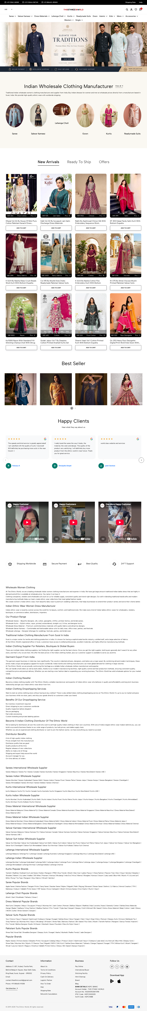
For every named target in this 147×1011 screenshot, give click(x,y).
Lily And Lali (109, 941)
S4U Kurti (60, 943)
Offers (104, 162)
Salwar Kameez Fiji (32, 832)
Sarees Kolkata (39, 783)
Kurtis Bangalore (101, 799)
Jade (132, 908)
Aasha (58, 932)
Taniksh (8, 873)
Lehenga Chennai (56, 865)
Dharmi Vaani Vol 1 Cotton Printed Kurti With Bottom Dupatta (89, 341)
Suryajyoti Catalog (48, 941)
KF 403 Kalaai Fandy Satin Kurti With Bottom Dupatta (125, 222)
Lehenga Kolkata (43, 865)
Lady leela (100, 941)
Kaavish (134, 922)
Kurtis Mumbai (11, 799)
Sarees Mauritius (73, 772)
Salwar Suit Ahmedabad (32, 846)
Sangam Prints (33, 886)
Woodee (9, 876)
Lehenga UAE (109, 854)
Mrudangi (59, 876)
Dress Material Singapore (85, 810)
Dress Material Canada (47, 810)
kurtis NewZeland (82, 791)
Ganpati (71, 908)
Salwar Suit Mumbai (13, 843)
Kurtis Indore (46, 799)
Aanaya (74, 946)
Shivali (44, 878)
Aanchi (20, 946)
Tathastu (28, 897)
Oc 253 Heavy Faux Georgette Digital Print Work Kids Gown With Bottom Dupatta (124, 341)
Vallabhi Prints (44, 946)
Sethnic (106, 886)
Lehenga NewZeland (95, 854)
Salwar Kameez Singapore (87, 832)
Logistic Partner (46, 980)
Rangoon (48, 873)
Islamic (102, 16)
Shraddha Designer (30, 932)
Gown (95, 16)
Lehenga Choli (57, 16)
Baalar (14, 908)
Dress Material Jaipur (118, 821)
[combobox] (8, 10)
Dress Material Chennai (130, 824)
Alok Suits (9, 906)
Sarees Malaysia (11, 772)
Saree (11, 16)
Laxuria (14, 946)
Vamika (51, 878)
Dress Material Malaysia (14, 810)
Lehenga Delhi (41, 862)
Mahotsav (9, 889)
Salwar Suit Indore (59, 843)
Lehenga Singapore (65, 854)
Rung (13, 878)
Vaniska (128, 873)
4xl (62, 332)
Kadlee (30, 876)
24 (119, 332)
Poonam (45, 876)
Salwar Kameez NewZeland (128, 832)
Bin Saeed (97, 908)
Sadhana (21, 908)
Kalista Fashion (21, 886)
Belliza (72, 906)
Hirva (74, 876)
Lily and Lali (133, 876)
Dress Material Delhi (51, 821)
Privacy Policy (46, 973)
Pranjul (38, 906)
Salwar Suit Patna (87, 843)
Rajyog (81, 886)
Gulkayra (41, 919)
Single (78, 20)
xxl (131, 212)
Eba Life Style (68, 924)
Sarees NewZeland (88, 772)
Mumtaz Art (47, 906)
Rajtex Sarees (11, 941)
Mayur (24, 906)
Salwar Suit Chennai (81, 846)
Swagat (54, 919)
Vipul (96, 889)
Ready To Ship (79, 162)
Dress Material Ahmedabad (74, 824)
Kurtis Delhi (36, 799)
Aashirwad (33, 919)
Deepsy (78, 908)
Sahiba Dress (63, 919)
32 (128, 332)
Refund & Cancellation (49, 994)
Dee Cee (77, 873)
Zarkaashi (55, 889)
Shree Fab (9, 932)
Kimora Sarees (71, 889)
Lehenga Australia (49, 854)
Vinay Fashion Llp (12, 922)
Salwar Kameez (24, 16)
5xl (67, 332)
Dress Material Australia (65, 810)
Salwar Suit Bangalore (132, 843)
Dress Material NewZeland (124, 810)
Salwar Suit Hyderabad (30, 843)
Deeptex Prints (34, 941)
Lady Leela (108, 876)
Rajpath (70, 886)
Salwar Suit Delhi (45, 843)
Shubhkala (19, 897)
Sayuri (18, 919)
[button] (72, 408)
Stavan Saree (97, 886)
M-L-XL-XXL (21, 272)
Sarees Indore (49, 780)
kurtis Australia (43, 791)
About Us (44, 966)
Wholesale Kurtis (12, 623)
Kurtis (69, 16)
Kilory (98, 919)
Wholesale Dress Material (15, 626)
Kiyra (49, 889)
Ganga (8, 908)
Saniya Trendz (125, 922)
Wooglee (86, 876)
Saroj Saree (44, 886)
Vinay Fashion (30, 908)
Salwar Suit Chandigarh (14, 846)
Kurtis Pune (57, 799)
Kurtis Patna (67, 799)
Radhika (15, 873)
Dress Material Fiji (31, 810)
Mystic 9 (125, 876)
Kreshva (35, 946)
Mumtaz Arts (24, 922)
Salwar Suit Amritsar (50, 846)
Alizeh (70, 873)
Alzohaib (45, 924)
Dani (83, 919)
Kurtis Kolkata (23, 802)
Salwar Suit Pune (74, 843)
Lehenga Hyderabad (27, 862)
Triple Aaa (63, 908)
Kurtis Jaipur (77, 799)
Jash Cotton (57, 906)
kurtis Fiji (21, 791)
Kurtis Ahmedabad (130, 799)
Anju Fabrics (36, 878)
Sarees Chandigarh (121, 780)
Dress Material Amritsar (93, 824)
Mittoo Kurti (119, 943)
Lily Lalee (23, 876)
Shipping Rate (46, 991)
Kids (111, 16)
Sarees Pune (59, 780)
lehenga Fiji (24, 854)
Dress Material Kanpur (14, 824)
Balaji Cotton (124, 908)
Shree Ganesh (23, 911)
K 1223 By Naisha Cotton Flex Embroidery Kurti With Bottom (88, 282)
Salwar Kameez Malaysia (15, 832)
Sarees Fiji (22, 772)
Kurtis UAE (94, 791)
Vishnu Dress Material (110, 908)
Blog (76, 984)
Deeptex (135, 873)
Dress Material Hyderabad (33, 821)
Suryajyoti (31, 906)
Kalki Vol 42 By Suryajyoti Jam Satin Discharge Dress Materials (55, 222)
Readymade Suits (83, 16)
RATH (53, 943)
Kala (91, 906)
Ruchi (91, 889)
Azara (103, 906)
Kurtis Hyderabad (24, 799)
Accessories (131, 16)
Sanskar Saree (55, 886)
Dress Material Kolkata (112, 824)
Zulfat (14, 911)
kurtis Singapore (56, 791)
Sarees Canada (33, 772)
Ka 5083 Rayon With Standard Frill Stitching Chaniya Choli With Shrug (20, 341)
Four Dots (88, 922)
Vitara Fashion (98, 873)
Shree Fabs (57, 922)
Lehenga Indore (53, 862)
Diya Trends (62, 873)
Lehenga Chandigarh (132, 862)
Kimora (121, 919)
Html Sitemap (80, 977)
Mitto (8, 878)
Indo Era (68, 876)
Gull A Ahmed (87, 908)
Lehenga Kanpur (102, 862)
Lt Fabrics (114, 886)
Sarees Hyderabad (25, 780)
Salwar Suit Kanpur (116, 843)
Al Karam (48, 922)
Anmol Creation (125, 886)
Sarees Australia (46, 772)
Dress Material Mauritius (104, 810)
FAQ (42, 987)
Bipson (78, 906)
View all (118, 86)
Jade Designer (85, 932)
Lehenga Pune (65, 862)
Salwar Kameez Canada (48, 832)
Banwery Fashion (68, 922)
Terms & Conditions (48, 970)
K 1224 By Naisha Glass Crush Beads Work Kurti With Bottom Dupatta (21, 282)
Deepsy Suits (113, 919)
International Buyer (82, 970)
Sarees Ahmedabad (13, 783)
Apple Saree (10, 886)
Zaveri (76, 924)
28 (124, 332)
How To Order (46, 984)
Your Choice (10, 919)
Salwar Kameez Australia (68, 832)
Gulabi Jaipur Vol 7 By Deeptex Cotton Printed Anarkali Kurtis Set (55, 341)
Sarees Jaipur (81, 780)
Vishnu (52, 946)
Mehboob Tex (131, 919)
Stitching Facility (81, 973)
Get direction (11, 988)
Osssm (100, 876)
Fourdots (58, 924)
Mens (119, 16)
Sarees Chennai (52, 783)
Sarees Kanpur (93, 780)
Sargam (77, 919)
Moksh (15, 876)
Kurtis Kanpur (89, 799)
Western (67, 20)
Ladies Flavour (87, 873)
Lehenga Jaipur (89, 862)
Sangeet (134, 943)
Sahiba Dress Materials (128, 906)
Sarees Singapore (59, 772)
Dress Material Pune (85, 821)
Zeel (13, 897)
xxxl (56, 332)
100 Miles (37, 876)
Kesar (35, 897)
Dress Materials (40, 16)
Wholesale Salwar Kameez (15, 628)
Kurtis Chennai (35, 802)
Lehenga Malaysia (12, 854)
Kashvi (85, 889)
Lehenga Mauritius (80, 854)
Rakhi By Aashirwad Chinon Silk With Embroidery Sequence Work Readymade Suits (90, 222)
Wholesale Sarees (12, 621)
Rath (76, 886)
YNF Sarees (41, 889)
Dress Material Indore (68, 821)
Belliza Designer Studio (24, 924)
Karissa (52, 876)
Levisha (97, 906)
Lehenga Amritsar (29, 865)
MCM (9, 911)
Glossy (138, 908)
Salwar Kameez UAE (13, 835)
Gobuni (17, 889)
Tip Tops (19, 878)
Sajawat (25, 919)
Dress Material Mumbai (14, 821)
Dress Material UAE (13, 813)
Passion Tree (109, 873)
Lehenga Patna (77, 862)
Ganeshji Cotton (112, 906)
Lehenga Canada (36, 854)
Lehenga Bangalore (117, 862)
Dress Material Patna (101, 821)
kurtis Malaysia (11, 791)
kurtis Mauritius (69, 791)
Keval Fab (17, 932)
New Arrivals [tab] (48, 162)
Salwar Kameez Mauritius (107, 832)
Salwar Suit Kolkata (66, 846)
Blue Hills (117, 876)
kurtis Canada (31, 791)
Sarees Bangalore (106, 780)
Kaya (122, 873)
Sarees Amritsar (27, 783)
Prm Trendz (54, 908)
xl (126, 212)
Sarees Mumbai (11, 780)
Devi (117, 873)
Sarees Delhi (37, 780)
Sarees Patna (70, 780)
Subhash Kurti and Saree (29, 873)
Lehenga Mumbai (12, 862)
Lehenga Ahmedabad (13, 865)
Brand (77, 980)
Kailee (41, 873)
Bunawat (88, 886)
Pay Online (79, 966)
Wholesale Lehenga (13, 631)
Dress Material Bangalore (32, 824)
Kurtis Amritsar (11, 802)
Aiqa (92, 919)
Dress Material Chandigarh (52, 824)
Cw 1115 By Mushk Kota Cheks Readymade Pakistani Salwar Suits (55, 282)
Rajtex (63, 886)
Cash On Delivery (47, 977)
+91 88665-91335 (18, 984)
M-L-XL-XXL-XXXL (90, 272)
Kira (79, 889)
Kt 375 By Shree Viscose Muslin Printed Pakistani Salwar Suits (123, 282)
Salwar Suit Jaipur (101, 843)
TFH (133, 886)
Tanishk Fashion (105, 922)
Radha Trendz (74, 932)
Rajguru (27, 946)
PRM (54, 873)
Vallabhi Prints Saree (28, 889)
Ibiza (71, 919)
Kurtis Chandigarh (115, 799)
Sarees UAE (100, 772)
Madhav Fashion (42, 908)
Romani (66, 906)
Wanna (79, 876)
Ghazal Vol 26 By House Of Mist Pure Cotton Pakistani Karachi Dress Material (21, 222)
